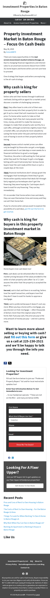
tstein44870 (11, 52)
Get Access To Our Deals (25, 485)
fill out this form (23, 337)
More (43, 23)
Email (11, 434)
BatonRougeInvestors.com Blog (31, 564)
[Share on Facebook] (5, 363)
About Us (7, 23)
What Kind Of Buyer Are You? (21, 416)
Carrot (37, 595)
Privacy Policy (11, 564)
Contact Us (25, 568)
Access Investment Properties (26, 23)
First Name (13, 407)
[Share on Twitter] (10, 363)
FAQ (31, 561)
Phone (11, 425)
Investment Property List (18, 561)
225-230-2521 (28, 19)
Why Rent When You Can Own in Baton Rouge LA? (24, 523)
